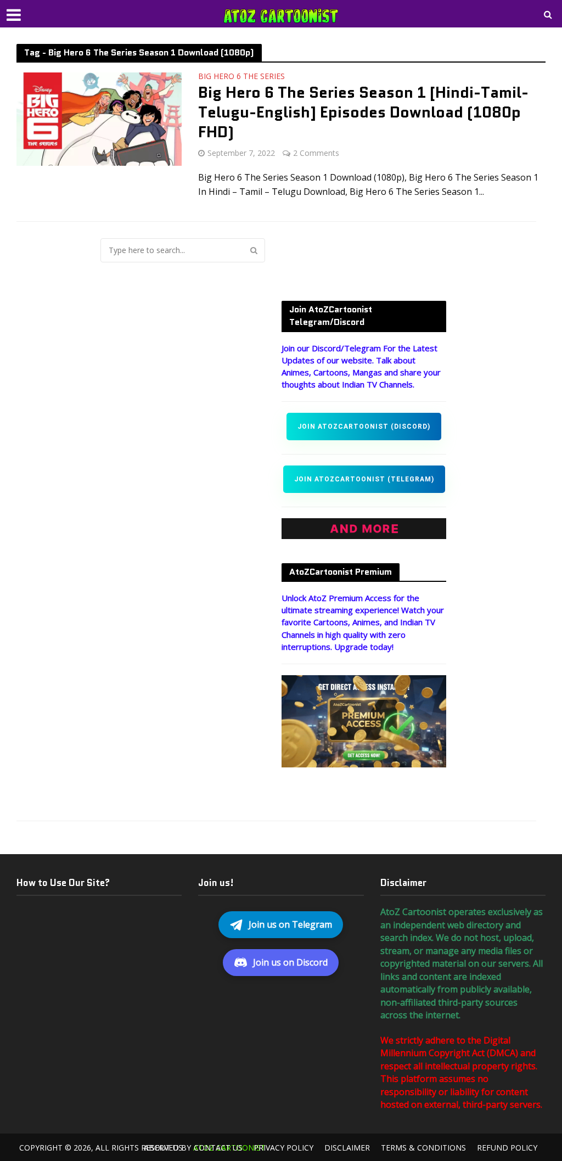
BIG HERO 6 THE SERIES (241, 76)
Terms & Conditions (423, 1147)
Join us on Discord (290, 962)
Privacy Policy (283, 1147)
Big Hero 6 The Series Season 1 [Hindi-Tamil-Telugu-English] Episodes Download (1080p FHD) (363, 112)
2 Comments (316, 153)
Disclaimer (347, 1147)
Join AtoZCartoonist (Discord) (363, 426)
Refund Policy (507, 1147)
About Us (163, 1147)
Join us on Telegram (290, 924)
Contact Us (218, 1147)
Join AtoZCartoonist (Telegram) (364, 479)
